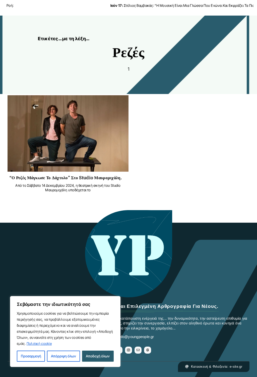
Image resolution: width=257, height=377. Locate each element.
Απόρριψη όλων (63, 356)
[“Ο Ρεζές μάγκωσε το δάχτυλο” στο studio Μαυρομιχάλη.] (68, 99)
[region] (65, 331)
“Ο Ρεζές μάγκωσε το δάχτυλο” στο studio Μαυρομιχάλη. (66, 177)
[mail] (138, 350)
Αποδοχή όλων (98, 356)
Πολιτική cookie (39, 343)
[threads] (147, 350)
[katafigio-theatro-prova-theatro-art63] (128, 212)
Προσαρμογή (31, 356)
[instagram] (128, 350)
